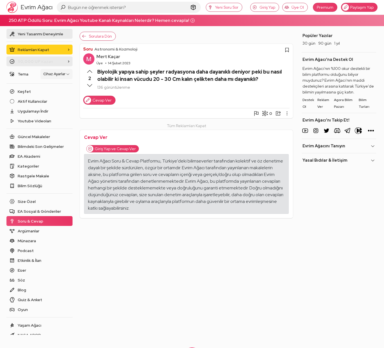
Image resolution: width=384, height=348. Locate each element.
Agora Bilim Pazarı (343, 103)
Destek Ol (308, 103)
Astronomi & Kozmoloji (115, 49)
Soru (88, 49)
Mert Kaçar (108, 56)
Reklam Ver (323, 103)
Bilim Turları (364, 103)
